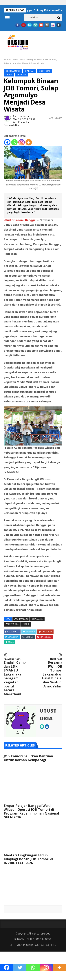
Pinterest (45, 637)
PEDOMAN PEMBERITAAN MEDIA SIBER (33, 945)
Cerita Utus (18, 60)
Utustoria (22, 116)
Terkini (21, 75)
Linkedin (13, 637)
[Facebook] (7, 142)
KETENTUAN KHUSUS (39, 939)
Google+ (47, 631)
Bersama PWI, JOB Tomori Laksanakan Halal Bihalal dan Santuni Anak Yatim (52, 673)
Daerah (29, 71)
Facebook (13, 631)
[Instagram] (21, 142)
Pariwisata (12, 624)
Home (7, 60)
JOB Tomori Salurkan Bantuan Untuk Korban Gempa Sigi (28, 758)
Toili (26, 624)
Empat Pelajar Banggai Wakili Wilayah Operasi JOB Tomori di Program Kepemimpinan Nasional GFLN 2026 (31, 811)
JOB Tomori (21, 619)
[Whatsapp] (14, 142)
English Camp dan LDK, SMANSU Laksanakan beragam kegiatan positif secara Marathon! (15, 677)
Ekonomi (44, 71)
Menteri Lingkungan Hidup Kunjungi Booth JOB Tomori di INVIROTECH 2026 (28, 859)
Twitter (30, 631)
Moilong (37, 619)
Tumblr (28, 637)
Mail (11, 642)
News (9, 75)
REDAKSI (19, 939)
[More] (28, 142)
